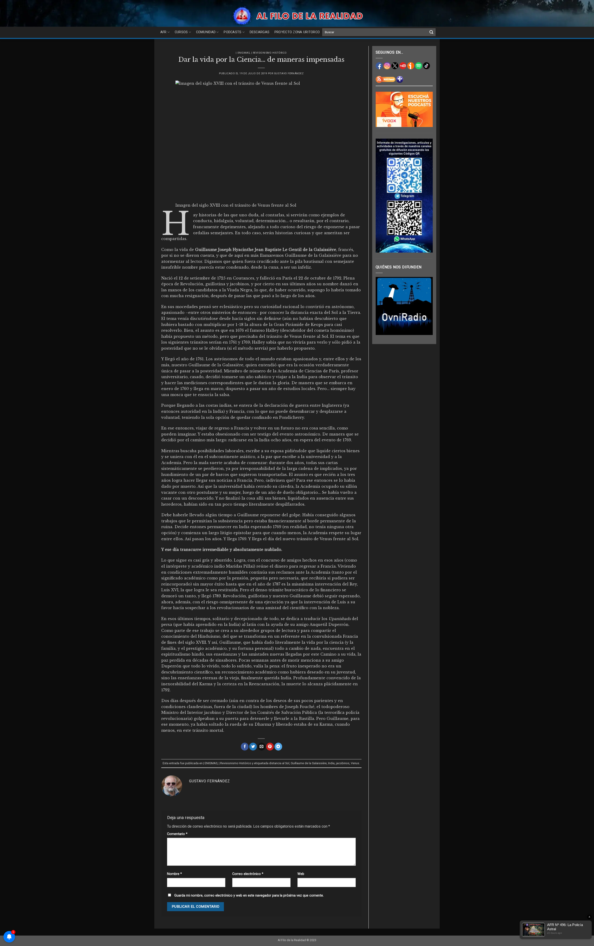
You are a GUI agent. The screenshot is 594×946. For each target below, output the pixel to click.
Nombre (174, 874)
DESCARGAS (260, 32)
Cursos (181, 32)
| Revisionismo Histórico (269, 52)
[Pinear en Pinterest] (270, 747)
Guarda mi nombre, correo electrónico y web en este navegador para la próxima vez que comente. (249, 895)
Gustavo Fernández (289, 73)
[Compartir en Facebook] (245, 747)
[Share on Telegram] (278, 747)
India (331, 763)
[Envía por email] (261, 747)
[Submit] (431, 32)
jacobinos (342, 763)
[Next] (426, 306)
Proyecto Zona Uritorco (297, 32)
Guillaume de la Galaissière (309, 763)
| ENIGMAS (243, 52)
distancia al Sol (279, 763)
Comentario (177, 834)
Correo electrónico (247, 874)
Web (300, 874)
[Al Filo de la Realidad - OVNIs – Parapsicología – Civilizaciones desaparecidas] (297, 16)
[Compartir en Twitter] (253, 747)
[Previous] (382, 306)
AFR (163, 32)
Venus (355, 763)
